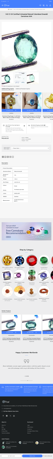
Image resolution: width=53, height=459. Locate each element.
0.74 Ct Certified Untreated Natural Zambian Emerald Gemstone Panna (11, 339)
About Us (4, 422)
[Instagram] (6, 415)
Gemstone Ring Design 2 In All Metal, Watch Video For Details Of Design (31, 116)
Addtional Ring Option (8, 89)
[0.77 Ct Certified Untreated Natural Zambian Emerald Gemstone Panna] (31, 324)
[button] (10, 110)
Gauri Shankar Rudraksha (31, 299)
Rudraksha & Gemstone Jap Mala (44, 299)
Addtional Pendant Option (23, 89)
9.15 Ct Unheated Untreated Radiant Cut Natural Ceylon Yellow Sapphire (45, 442)
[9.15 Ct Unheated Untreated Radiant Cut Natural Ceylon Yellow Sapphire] (37, 442)
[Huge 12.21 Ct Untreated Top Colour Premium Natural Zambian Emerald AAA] (3, 447)
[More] (8, 1)
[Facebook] (3, 415)
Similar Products (6, 311)
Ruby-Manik (31, 267)
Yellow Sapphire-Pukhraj (7, 267)
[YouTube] (13, 415)
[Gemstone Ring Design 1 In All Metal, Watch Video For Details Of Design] (11, 102)
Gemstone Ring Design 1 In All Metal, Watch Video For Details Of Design (11, 116)
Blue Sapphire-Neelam (19, 267)
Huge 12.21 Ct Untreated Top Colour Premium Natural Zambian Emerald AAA (11, 446)
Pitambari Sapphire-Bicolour (7, 283)
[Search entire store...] (47, 5)
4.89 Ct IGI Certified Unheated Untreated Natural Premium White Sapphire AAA (11, 442)
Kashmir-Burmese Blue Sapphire (44, 283)
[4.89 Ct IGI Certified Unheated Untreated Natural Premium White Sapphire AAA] (3, 442)
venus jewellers (11, 335)
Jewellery (11, 113)
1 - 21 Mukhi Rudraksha (7, 299)
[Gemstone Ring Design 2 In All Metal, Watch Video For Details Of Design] (31, 102)
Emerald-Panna (44, 267)
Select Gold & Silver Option (7, 148)
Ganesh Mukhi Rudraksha (19, 299)
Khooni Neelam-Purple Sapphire (19, 283)
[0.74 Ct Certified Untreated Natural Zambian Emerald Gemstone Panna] (11, 324)
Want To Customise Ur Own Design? (11, 86)
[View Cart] (50, 5)
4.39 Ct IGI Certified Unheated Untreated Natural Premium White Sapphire (28, 442)
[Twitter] (10, 415)
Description (5, 163)
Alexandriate (32, 283)
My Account (30, 422)
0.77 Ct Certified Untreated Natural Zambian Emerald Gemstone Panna (32, 339)
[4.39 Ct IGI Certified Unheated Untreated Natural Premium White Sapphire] (20, 442)
